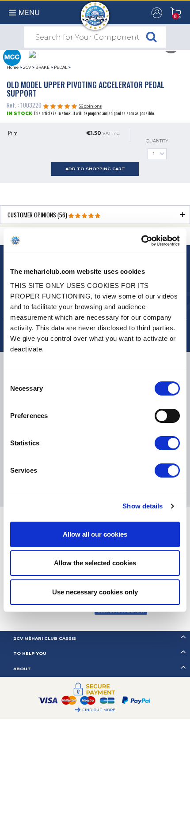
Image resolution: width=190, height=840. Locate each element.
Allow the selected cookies (95, 563)
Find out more (98, 710)
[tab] (95, 214)
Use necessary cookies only (95, 592)
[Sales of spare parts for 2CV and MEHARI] (95, 11)
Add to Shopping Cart (95, 168)
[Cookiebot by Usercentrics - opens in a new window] (141, 240)
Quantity (157, 140)
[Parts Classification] (11, 56)
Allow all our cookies (95, 534)
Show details (142, 506)
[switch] (167, 416)
